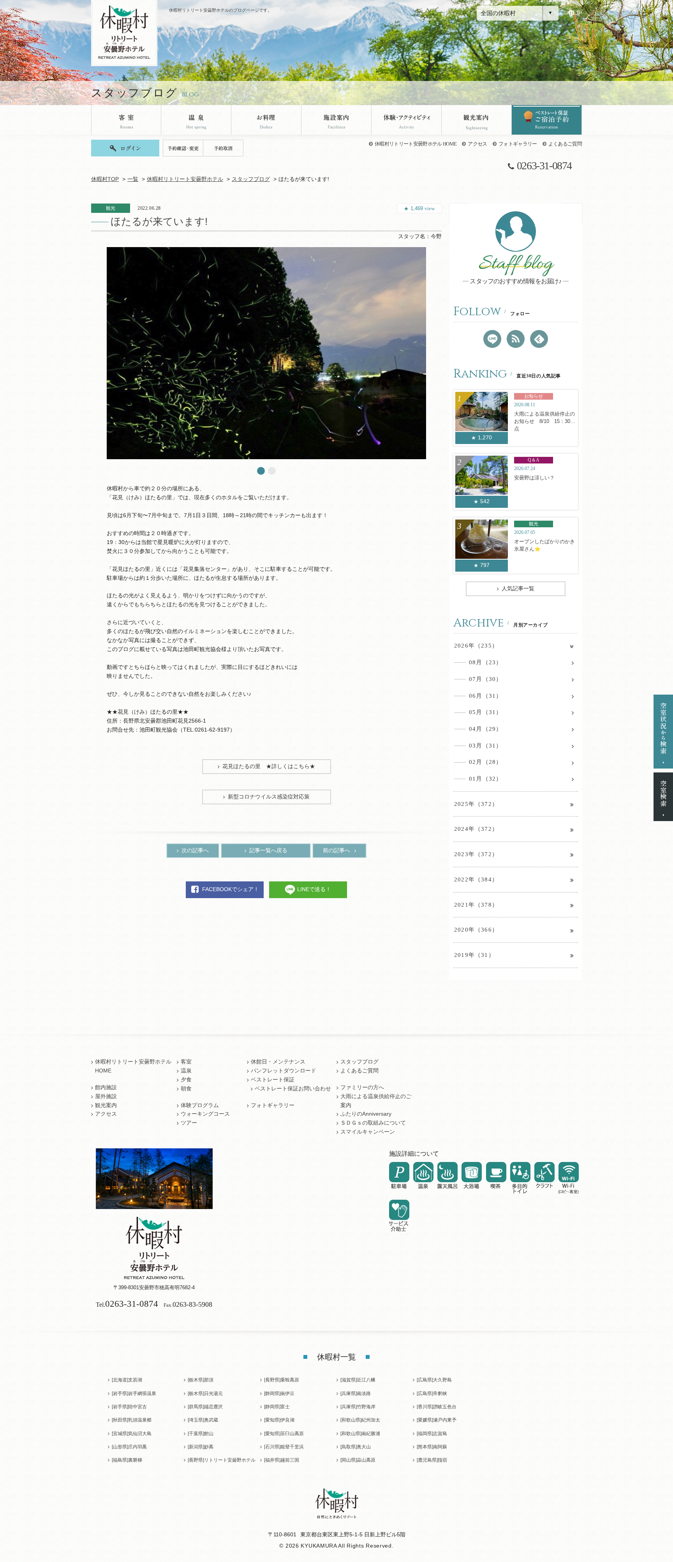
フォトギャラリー (518, 144)
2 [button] (272, 471)
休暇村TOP (105, 179)
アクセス (477, 144)
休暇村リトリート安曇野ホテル (185, 179)
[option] (266, 353)
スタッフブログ (251, 179)
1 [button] (261, 471)
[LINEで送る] (492, 339)
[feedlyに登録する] (539, 339)
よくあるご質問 (565, 144)
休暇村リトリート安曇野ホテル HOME (416, 144)
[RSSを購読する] (516, 339)
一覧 (132, 179)
